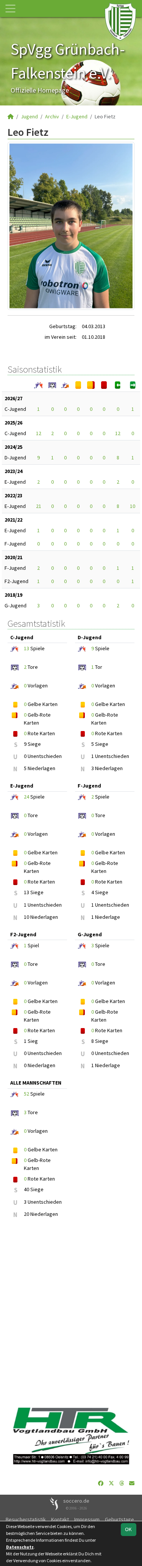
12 (38, 433)
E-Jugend (76, 116)
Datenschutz (20, 1547)
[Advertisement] (71, 1313)
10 (132, 506)
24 (26, 796)
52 (26, 1093)
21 (38, 506)
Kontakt (60, 1519)
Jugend (29, 116)
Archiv (52, 116)
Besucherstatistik (26, 1519)
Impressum (87, 1519)
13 (26, 648)
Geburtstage (119, 1519)
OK (128, 1529)
